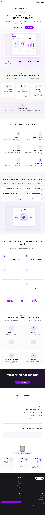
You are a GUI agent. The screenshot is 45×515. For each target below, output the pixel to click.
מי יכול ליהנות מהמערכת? (37, 403)
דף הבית (19, 479)
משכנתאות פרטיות (41, 499)
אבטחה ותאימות (18, 485)
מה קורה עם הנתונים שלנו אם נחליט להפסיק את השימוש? (31, 428)
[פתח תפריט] (2, 2)
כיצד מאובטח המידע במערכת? (36, 415)
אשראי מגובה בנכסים (40, 501)
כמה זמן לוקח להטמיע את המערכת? (35, 406)
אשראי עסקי (42, 495)
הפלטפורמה (19, 481)
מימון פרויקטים (41, 497)
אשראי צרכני (42, 503)
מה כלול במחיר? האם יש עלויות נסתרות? (34, 422)
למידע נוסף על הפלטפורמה (17, 27)
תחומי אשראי (19, 483)
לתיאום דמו (30, 27)
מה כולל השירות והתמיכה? (37, 425)
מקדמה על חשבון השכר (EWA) (38, 505)
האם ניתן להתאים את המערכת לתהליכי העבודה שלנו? (32, 409)
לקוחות (20, 487)
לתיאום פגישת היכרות (23, 382)
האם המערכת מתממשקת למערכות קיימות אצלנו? (33, 412)
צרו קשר (22, 435)
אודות (20, 489)
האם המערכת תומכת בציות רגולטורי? (35, 418)
